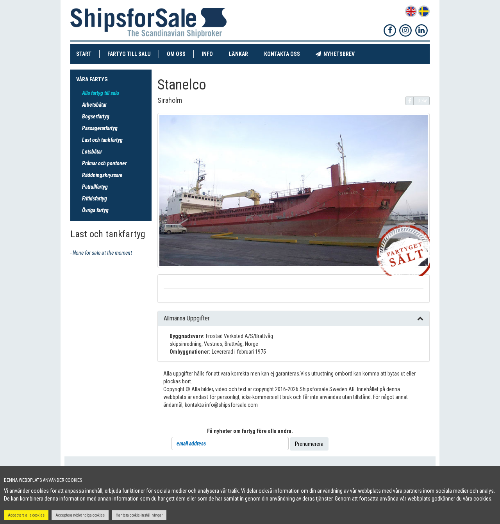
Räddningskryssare (102, 175)
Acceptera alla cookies (26, 515)
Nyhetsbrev (341, 53)
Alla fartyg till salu (100, 93)
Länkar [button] (238, 54)
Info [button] (207, 54)
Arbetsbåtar (94, 105)
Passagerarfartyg (100, 128)
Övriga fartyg (95, 210)
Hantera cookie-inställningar (139, 515)
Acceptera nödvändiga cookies (80, 515)
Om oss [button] (176, 54)
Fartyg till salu (133, 53)
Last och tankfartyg (102, 140)
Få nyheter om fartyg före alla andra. (250, 431)
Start (88, 53)
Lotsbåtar (92, 151)
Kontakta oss (286, 53)
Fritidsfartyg (94, 198)
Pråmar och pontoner (104, 163)
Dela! (422, 101)
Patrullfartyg (95, 187)
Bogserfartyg (95, 116)
